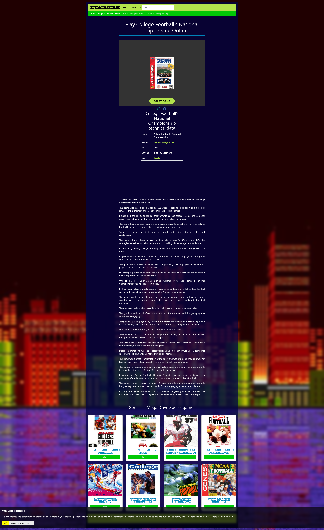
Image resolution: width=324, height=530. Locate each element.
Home (92, 13)
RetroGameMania (105, 7)
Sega (100, 13)
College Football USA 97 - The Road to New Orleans (181, 453)
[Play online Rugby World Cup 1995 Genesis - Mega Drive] (143, 431)
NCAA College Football (219, 500)
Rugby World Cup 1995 (143, 451)
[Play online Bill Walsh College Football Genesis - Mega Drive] (105, 431)
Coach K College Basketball (143, 500)
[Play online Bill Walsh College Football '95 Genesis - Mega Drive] (219, 431)
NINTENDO (135, 7)
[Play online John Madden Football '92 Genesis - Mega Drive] (181, 480)
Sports (157, 158)
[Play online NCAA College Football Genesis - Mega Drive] (219, 480)
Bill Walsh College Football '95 (219, 451)
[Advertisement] (162, 180)
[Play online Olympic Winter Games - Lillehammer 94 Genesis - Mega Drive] (105, 480)
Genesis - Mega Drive (116, 13)
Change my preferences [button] (21, 523)
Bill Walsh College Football (105, 451)
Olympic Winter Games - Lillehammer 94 (105, 502)
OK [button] (5, 523)
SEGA (125, 7)
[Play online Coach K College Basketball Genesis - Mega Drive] (143, 480)
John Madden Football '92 (181, 500)
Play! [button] (105, 457)
